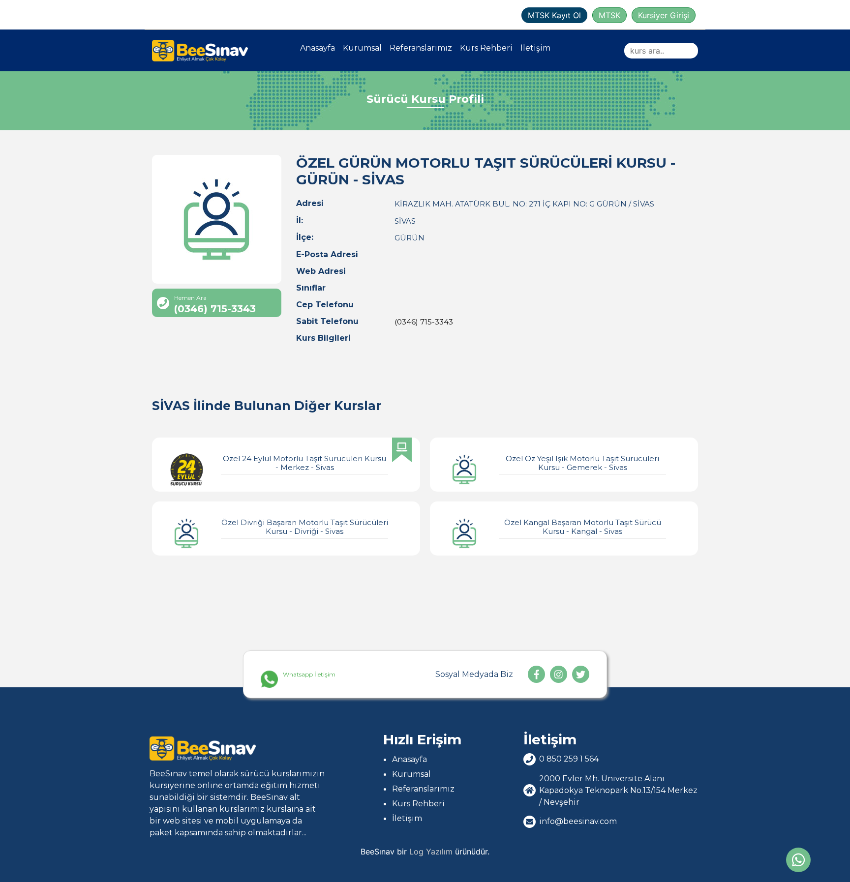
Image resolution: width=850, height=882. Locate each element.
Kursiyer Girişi (663, 15)
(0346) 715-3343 (424, 321)
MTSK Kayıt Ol (554, 15)
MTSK (609, 15)
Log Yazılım (431, 851)
